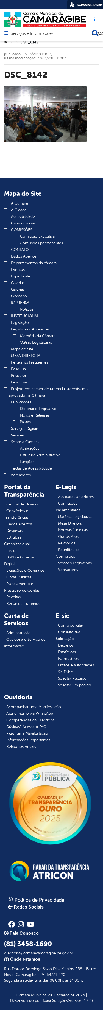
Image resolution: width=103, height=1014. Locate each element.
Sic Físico (65, 672)
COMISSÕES (21, 230)
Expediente (20, 276)
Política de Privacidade (38, 900)
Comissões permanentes (41, 243)
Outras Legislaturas (36, 342)
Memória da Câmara (37, 336)
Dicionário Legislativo (38, 409)
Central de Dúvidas (22, 504)
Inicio (11, 551)
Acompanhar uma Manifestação (33, 707)
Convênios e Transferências (16, 514)
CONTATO (20, 250)
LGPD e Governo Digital (19, 560)
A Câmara (19, 203)
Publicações (21, 402)
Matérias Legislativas (75, 517)
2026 (80, 995)
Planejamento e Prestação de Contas (22, 587)
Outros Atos (68, 536)
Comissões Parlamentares (68, 506)
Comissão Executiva (37, 236)
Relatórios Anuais (21, 747)
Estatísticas (67, 652)
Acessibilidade (23, 217)
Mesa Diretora (70, 523)
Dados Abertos (24, 256)
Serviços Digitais (24, 429)
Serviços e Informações (32, 33)
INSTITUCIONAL (25, 316)
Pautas (25, 422)
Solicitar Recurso (72, 678)
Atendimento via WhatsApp (29, 713)
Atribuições (29, 448)
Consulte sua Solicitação (68, 635)
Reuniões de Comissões (68, 553)
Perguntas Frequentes (29, 362)
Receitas (13, 597)
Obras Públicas (18, 577)
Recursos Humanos (23, 604)
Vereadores (21, 475)
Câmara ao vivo (24, 223)
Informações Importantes (28, 740)
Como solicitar (70, 625)
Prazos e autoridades (76, 665)
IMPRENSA (20, 303)
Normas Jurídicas (73, 530)
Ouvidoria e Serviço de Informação (25, 642)
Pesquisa (18, 369)
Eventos (18, 270)
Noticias (26, 309)
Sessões (18, 435)
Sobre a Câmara (25, 442)
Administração (18, 633)
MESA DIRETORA (25, 356)
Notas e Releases (34, 415)
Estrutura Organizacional (17, 540)
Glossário (19, 296)
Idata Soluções (55, 1001)
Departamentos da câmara (34, 263)
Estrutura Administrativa (40, 455)
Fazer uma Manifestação (27, 733)
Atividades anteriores (76, 497)
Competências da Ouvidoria (30, 720)
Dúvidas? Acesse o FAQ (26, 727)
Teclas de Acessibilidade (31, 468)
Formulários (68, 658)
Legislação (20, 323)
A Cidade (19, 210)
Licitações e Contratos (25, 570)
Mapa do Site (22, 349)
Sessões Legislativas (75, 563)
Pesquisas (19, 382)
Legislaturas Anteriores (30, 329)
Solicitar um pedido (74, 685)
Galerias (17, 283)
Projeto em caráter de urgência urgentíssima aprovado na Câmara (48, 392)
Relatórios (66, 543)
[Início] (5, 42)
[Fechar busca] (95, 33)
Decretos (66, 645)
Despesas (14, 531)
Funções (27, 462)
